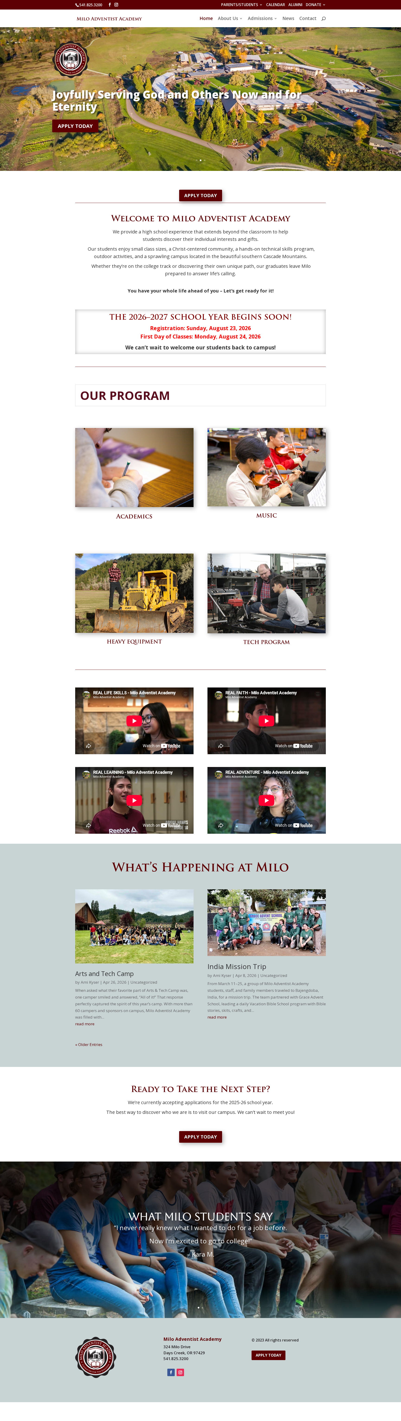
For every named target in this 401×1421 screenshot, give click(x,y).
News (288, 19)
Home (206, 19)
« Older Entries (88, 1044)
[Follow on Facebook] (171, 1372)
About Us (228, 19)
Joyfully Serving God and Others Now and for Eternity (177, 100)
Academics (134, 517)
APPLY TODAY (75, 125)
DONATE (313, 5)
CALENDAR (275, 5)
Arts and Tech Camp (104, 973)
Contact (308, 19)
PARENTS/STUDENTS (239, 5)
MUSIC (266, 516)
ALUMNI (295, 5)
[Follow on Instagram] (180, 1372)
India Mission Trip (236, 966)
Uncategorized (143, 982)
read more (84, 1023)
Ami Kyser (90, 982)
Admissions (260, 19)
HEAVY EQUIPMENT (134, 642)
